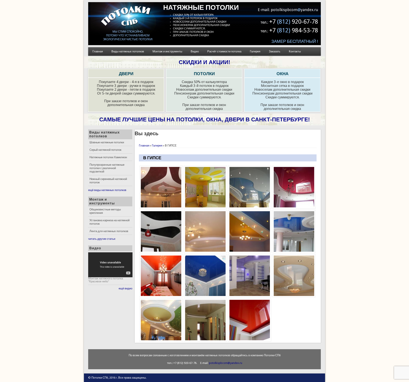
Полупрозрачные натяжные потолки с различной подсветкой (106, 168)
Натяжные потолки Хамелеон (108, 157)
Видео (195, 51)
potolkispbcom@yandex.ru (225, 363)
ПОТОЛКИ (204, 73)
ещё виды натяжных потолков (107, 190)
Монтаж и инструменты (167, 51)
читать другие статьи (101, 238)
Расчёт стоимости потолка (224, 51)
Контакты (295, 51)
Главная (97, 51)
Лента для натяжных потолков (108, 231)
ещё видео (125, 288)
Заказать (274, 51)
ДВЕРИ (126, 73)
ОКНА (282, 73)
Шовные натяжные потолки (106, 142)
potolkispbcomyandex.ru (294, 9)
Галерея (255, 51)
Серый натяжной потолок (105, 149)
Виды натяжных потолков (127, 51)
